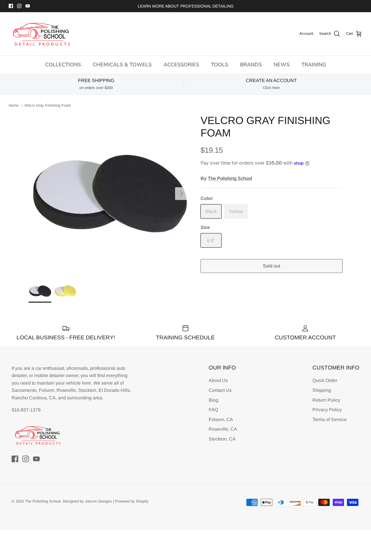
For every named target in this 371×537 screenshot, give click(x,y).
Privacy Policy (327, 409)
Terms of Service (329, 419)
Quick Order (324, 380)
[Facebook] (11, 6)
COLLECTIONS (63, 64)
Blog (213, 400)
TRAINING (313, 64)
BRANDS (251, 64)
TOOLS (219, 64)
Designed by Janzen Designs (87, 501)
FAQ (213, 409)
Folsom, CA (221, 419)
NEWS (282, 64)
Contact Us (220, 390)
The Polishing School (230, 178)
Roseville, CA (223, 429)
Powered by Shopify (132, 501)
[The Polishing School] (41, 34)
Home (14, 105)
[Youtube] (28, 6)
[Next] (181, 193)
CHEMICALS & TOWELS (122, 64)
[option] (108, 193)
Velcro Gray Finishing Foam (47, 105)
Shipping (321, 390)
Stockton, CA (222, 438)
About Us (218, 380)
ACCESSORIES (181, 64)
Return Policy (326, 400)
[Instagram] (19, 6)
